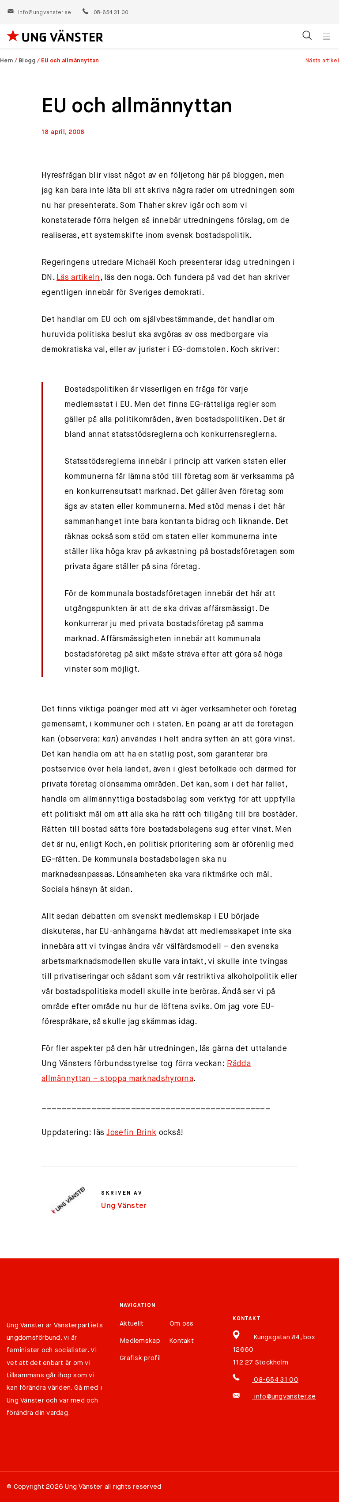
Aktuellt (131, 1323)
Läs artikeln (78, 278)
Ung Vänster (124, 1206)
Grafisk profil (140, 1358)
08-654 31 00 (110, 12)
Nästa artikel (322, 61)
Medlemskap (140, 1341)
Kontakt (182, 1341)
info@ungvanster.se (44, 12)
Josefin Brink (131, 1133)
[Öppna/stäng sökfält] (307, 36)
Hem (6, 61)
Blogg (27, 61)
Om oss (182, 1323)
